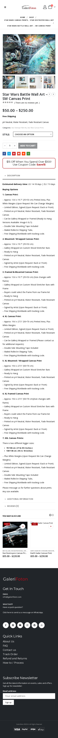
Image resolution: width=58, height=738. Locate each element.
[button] (5, 7)
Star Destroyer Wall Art (19, 128)
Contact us (9, 650)
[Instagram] (27, 625)
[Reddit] (34, 625)
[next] (53, 94)
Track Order (10, 654)
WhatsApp (28, 153)
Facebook (4, 153)
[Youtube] (20, 625)
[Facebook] (6, 625)
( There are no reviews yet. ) (27, 102)
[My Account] (45, 7)
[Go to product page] (43, 535)
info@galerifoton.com (12, 597)
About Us (8, 641)
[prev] (49, 94)
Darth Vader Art (8, 551)
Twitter (9, 153)
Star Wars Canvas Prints (35, 128)
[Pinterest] (13, 625)
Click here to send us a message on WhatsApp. (23, 612)
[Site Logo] (29, 7)
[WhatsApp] (42, 625)
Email (19, 153)
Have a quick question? (13, 607)
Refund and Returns (15, 658)
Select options (22, 526)
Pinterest (14, 153)
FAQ (5, 645)
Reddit (23, 153)
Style (6, 134)
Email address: (9, 691)
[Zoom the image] (15, 578)
